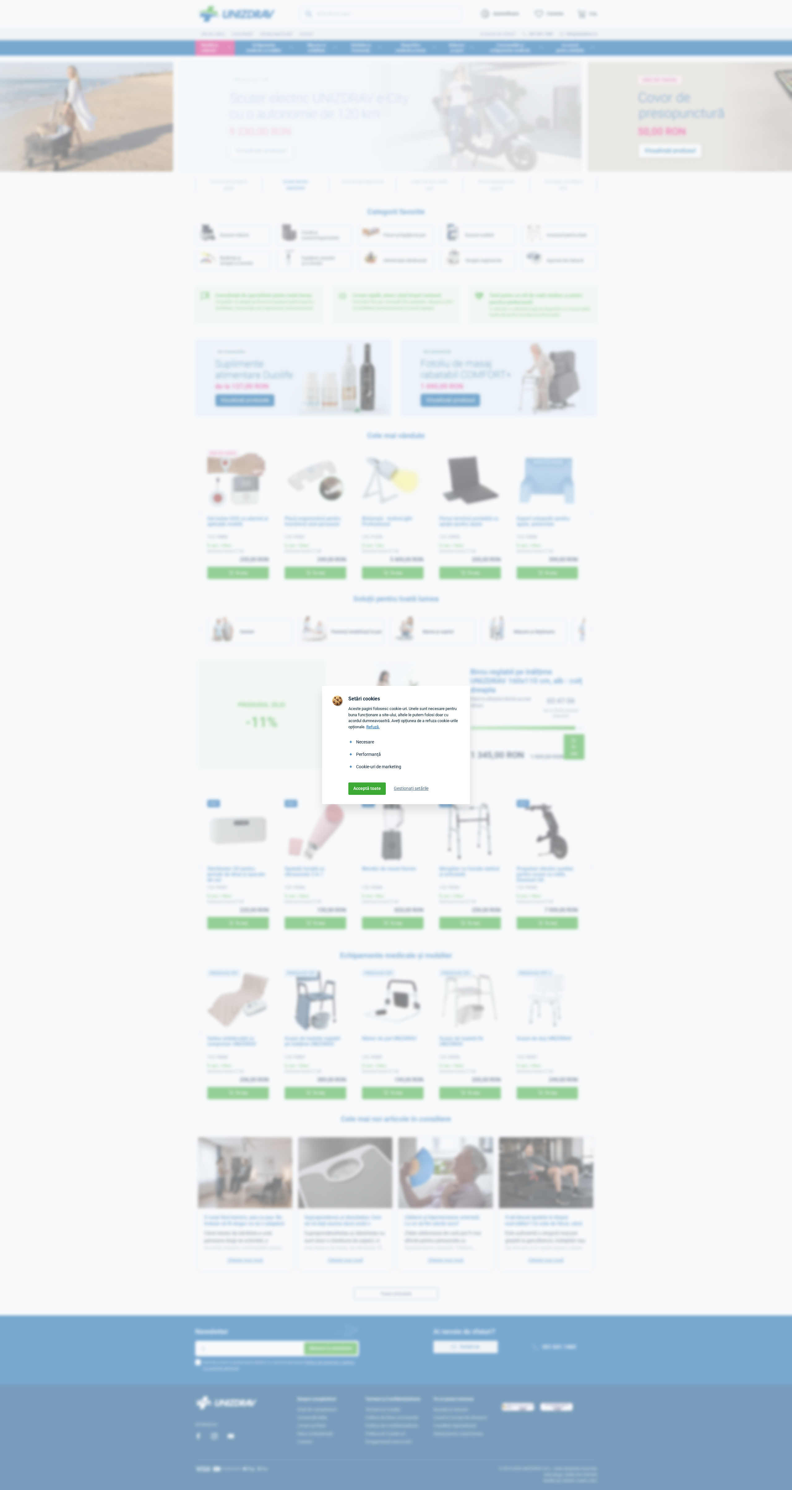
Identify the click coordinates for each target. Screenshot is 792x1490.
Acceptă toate (367, 788)
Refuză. (373, 727)
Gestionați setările (411, 788)
